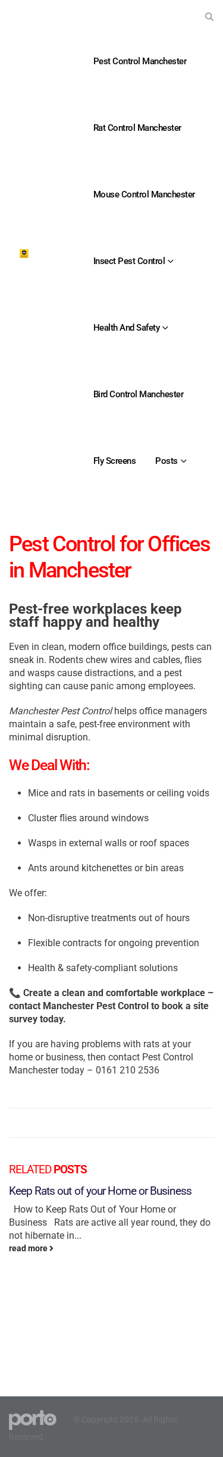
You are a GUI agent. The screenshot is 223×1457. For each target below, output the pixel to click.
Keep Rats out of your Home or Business (100, 1191)
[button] (209, 16)
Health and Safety (126, 327)
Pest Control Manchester (140, 61)
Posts (166, 461)
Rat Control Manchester (137, 128)
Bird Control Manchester (138, 394)
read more (29, 1249)
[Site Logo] (24, 253)
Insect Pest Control (129, 261)
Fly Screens (114, 461)
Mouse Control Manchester (144, 194)
